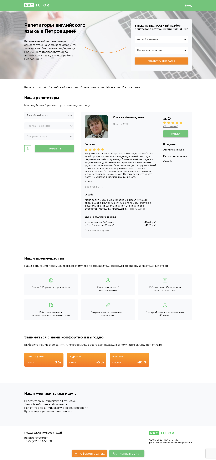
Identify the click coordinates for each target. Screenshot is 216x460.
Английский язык (61, 87)
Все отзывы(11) (94, 186)
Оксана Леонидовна (128, 117)
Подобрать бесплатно (161, 61)
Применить (54, 149)
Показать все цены (97, 230)
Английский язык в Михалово (44, 404)
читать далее (137, 208)
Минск (110, 87)
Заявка (175, 134)
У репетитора (89, 87)
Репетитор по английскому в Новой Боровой (55, 407)
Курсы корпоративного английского (49, 411)
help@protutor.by (36, 437)
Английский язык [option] (37, 115)
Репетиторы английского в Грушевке (50, 401)
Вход (188, 5)
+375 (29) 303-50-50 (38, 441)
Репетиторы (32, 87)
